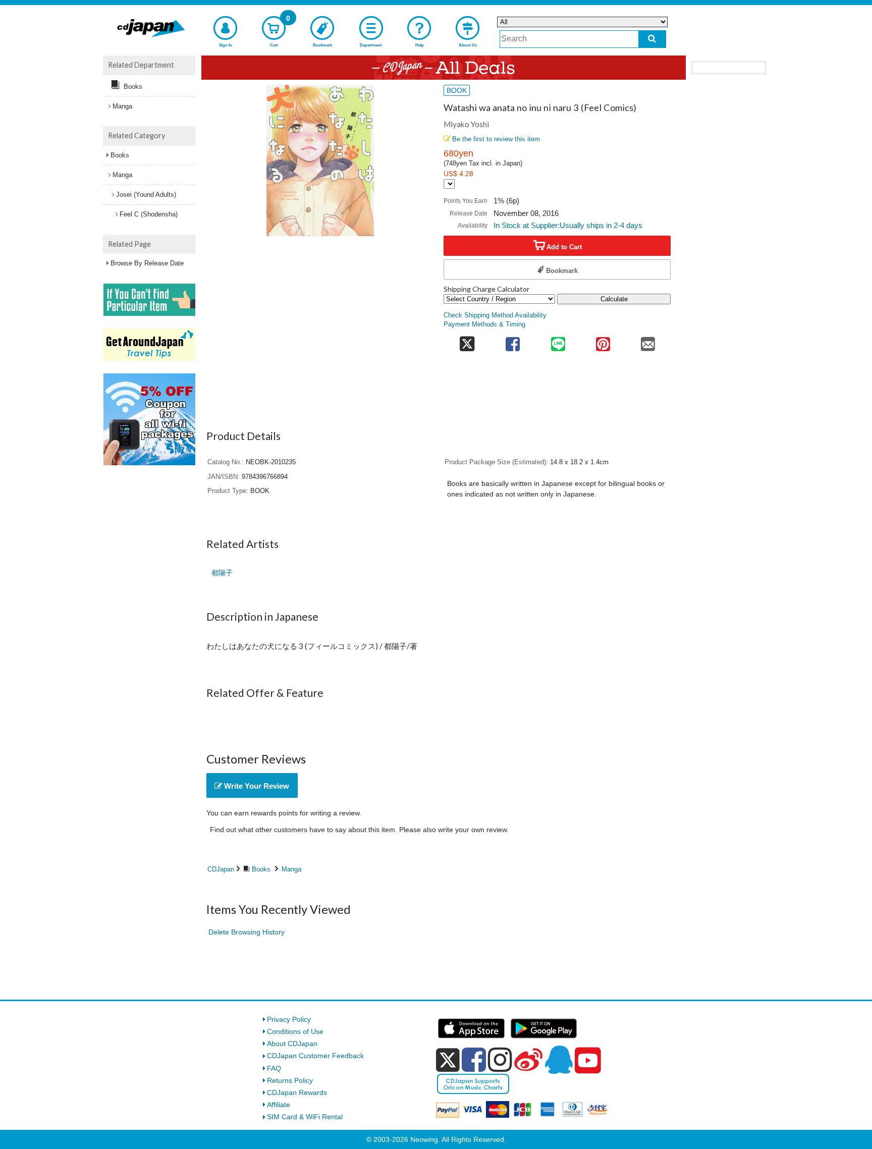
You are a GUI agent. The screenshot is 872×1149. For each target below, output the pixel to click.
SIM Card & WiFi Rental (305, 1117)
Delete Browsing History (246, 932)
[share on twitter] (467, 341)
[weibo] (528, 1060)
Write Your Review (255, 786)
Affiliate (278, 1105)
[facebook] (474, 1060)
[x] (448, 1060)
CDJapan (220, 869)
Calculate (614, 299)
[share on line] (557, 341)
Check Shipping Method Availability (495, 315)
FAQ (274, 1068)
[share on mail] (648, 341)
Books (261, 869)
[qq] (558, 1060)
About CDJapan (292, 1043)
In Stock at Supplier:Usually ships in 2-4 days (568, 225)
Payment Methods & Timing (484, 324)
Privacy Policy (289, 1019)
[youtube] (588, 1061)
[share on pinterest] (602, 341)
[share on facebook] (512, 341)
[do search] (652, 39)
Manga (291, 869)
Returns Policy (290, 1080)
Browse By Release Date (147, 263)
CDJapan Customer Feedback (315, 1056)
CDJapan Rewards (297, 1092)
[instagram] (500, 1060)
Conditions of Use (295, 1031)
